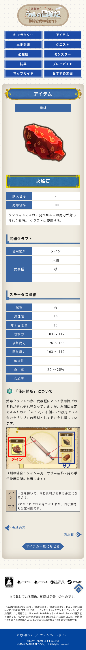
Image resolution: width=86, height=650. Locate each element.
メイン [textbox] (11, 495)
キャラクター (23, 34)
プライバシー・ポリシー (54, 635)
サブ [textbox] (11, 506)
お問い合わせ (25, 635)
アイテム (62, 34)
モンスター (62, 54)
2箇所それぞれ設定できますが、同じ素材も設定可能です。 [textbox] (47, 506)
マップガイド (23, 73)
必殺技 (23, 54)
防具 (23, 64)
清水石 (69, 534)
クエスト (62, 44)
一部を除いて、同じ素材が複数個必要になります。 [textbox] (48, 495)
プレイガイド (62, 64)
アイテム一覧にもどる (43, 546)
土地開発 (23, 44)
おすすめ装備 (62, 73)
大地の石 (19, 527)
